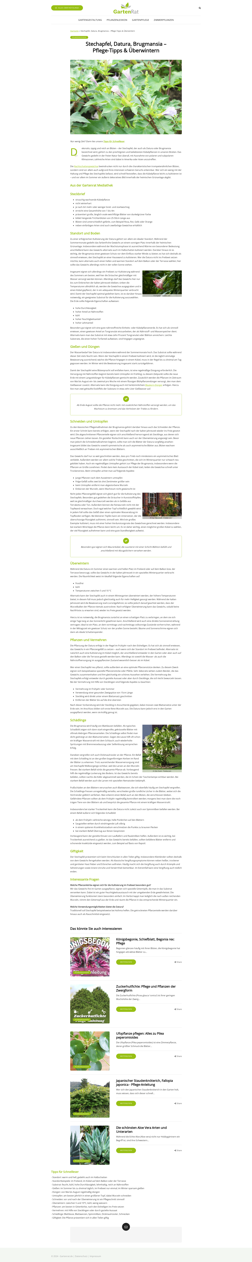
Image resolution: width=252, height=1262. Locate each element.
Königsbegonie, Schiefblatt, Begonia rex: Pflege (145, 941)
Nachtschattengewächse (86, 166)
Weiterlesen (126, 962)
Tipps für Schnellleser (113, 141)
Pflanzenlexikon (117, 20)
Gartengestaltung (90, 20)
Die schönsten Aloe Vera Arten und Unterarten (141, 1129)
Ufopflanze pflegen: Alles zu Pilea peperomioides (140, 1035)
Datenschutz (81, 1256)
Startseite (74, 31)
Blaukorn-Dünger (153, 385)
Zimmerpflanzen (164, 20)
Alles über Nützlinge (68, 8)
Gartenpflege (140, 20)
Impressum (95, 1256)
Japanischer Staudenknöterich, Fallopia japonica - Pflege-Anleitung (144, 1082)
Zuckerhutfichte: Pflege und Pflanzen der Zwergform (146, 988)
